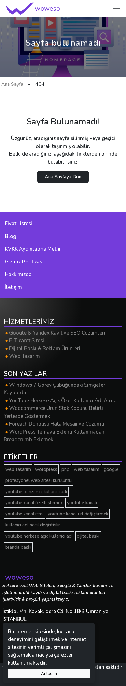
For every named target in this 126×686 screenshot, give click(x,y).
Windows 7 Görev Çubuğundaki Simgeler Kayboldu (54, 388)
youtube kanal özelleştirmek (34, 503)
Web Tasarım (22, 356)
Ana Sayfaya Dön (63, 176)
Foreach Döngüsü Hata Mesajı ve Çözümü (54, 423)
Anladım (49, 674)
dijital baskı (88, 536)
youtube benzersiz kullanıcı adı (36, 492)
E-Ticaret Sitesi (24, 340)
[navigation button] (116, 8)
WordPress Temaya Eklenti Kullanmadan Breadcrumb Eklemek (54, 435)
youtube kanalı (82, 503)
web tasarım (18, 469)
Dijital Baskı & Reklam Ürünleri (42, 348)
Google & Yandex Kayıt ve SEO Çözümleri (55, 332)
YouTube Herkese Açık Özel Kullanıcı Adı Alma (61, 400)
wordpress (46, 469)
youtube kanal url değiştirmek (78, 514)
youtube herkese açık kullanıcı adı (38, 536)
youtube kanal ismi (24, 514)
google (111, 469)
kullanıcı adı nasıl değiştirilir (32, 525)
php (65, 469)
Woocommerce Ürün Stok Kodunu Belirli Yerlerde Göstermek (53, 412)
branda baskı (18, 547)
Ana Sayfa (12, 84)
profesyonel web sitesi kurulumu (38, 480)
